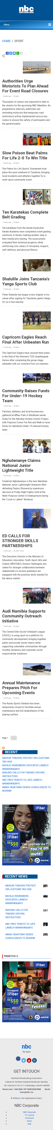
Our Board (29, 1118)
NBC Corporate (29, 1112)
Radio (29, 1121)
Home (6, 41)
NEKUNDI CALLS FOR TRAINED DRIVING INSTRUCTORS (16, 914)
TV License (29, 1115)
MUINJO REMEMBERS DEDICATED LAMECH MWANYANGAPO (17, 900)
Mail (29, 1124)
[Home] (26, 9)
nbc (26, 1046)
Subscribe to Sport (3, 748)
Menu (6, 24)
